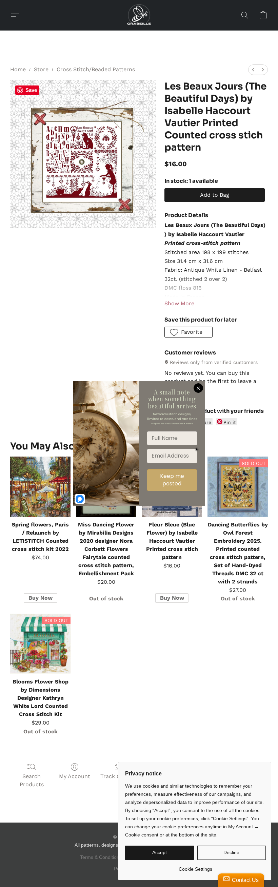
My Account (74, 776)
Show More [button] (179, 303)
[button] (138, 15)
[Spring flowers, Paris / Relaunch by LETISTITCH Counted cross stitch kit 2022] (40, 487)
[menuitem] (253, 70)
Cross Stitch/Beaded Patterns (96, 69)
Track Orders (117, 776)
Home (18, 69)
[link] (195, 866)
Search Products (32, 780)
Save (31, 90)
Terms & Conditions (101, 857)
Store (41, 69)
